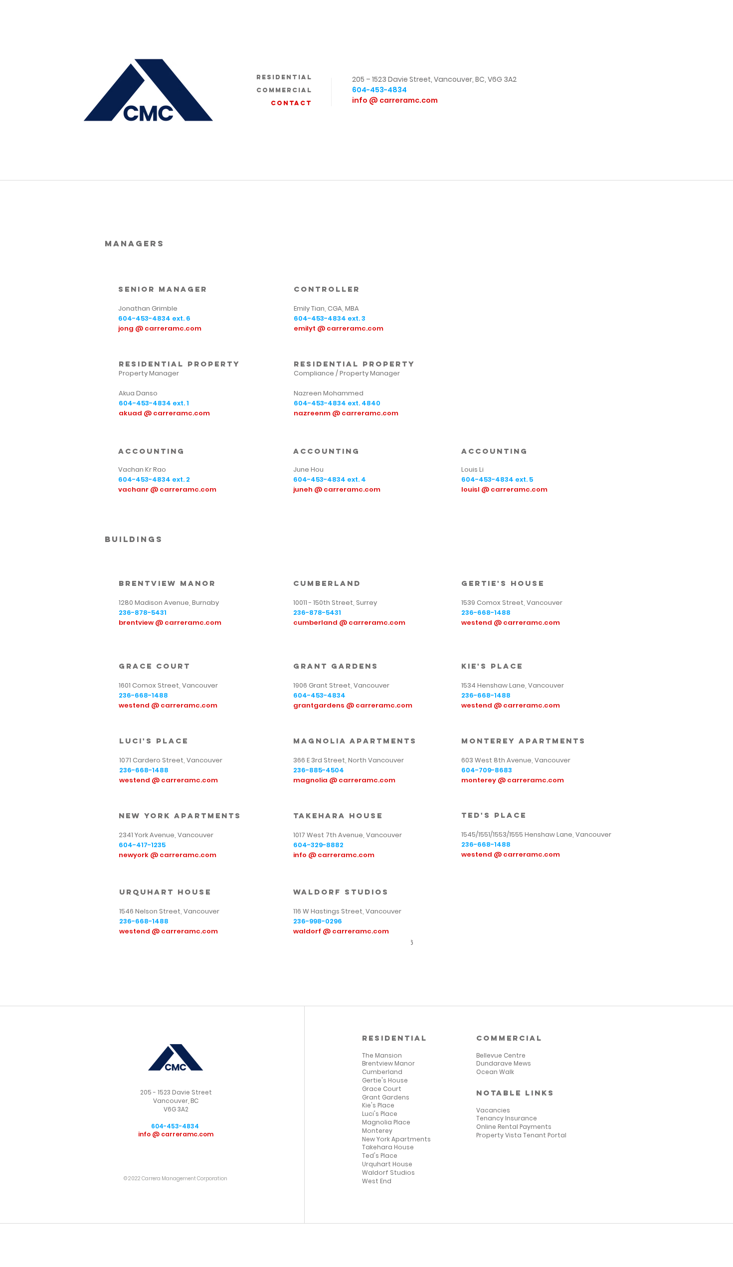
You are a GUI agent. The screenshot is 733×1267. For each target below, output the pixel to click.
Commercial (284, 90)
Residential (284, 77)
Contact (291, 103)
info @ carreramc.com (395, 100)
